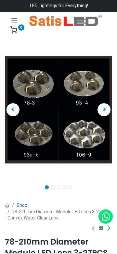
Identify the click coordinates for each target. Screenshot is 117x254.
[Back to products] (101, 228)
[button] (13, 109)
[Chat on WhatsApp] (106, 216)
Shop (22, 205)
